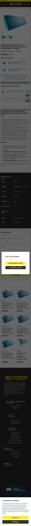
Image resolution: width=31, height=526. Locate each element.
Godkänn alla (15, 517)
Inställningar (15, 521)
